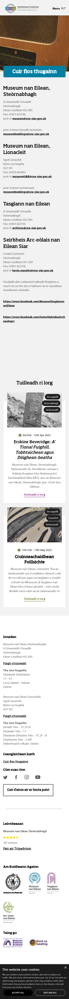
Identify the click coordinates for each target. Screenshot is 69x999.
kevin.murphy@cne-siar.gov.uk (32, 270)
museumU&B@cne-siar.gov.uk (32, 176)
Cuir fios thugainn (15, 761)
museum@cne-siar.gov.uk (29, 118)
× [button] (65, 967)
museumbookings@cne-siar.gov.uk (26, 134)
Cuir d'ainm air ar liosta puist (28, 790)
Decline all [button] (50, 992)
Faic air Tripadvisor (17, 848)
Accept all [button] (18, 992)
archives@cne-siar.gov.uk (29, 228)
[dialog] (34, 981)
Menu (56, 8)
